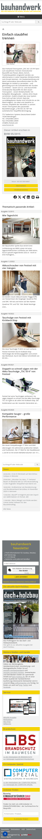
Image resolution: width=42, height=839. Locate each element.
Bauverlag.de (6, 837)
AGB (23, 829)
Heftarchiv (7, 724)
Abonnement (21, 186)
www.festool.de (8, 125)
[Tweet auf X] (19, 198)
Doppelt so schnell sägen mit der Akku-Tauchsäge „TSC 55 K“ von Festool (20, 371)
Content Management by (10, 835)
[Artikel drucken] (37, 197)
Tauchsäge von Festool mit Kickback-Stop (16, 319)
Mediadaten (7, 720)
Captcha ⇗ (29, 573)
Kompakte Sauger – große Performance (16, 415)
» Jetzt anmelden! (21, 577)
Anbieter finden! (21, 819)
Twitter (25, 685)
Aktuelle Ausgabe (9, 717)
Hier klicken (23, 571)
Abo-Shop (7, 722)
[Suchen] (38, 22)
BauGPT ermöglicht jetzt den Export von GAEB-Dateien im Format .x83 (20, 496)
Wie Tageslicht (10, 215)
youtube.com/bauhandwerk (13, 670)
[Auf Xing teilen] (24, 198)
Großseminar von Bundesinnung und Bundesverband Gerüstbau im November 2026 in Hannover (20, 489)
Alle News (7, 509)
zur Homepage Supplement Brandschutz (18, 759)
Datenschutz (31, 829)
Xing (20, 685)
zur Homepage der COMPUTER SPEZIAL (18, 785)
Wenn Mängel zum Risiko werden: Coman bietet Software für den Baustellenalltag (20, 502)
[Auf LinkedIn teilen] (28, 198)
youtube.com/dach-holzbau (13, 672)
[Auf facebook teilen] (15, 198)
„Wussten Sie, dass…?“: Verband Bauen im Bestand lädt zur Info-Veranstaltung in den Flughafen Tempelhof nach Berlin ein (20, 481)
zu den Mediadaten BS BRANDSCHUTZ (17, 757)
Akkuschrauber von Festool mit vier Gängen (19, 267)
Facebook (6, 687)
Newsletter (5, 829)
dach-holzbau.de (18, 677)
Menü (22, 17)
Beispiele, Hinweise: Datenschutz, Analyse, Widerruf (19, 582)
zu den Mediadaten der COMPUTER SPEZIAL (19, 782)
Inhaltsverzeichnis (21, 190)
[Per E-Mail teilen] (33, 197)
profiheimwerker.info (22, 683)
